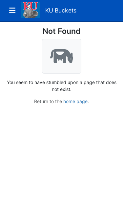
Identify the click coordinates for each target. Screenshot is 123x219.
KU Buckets (60, 10)
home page (75, 101)
